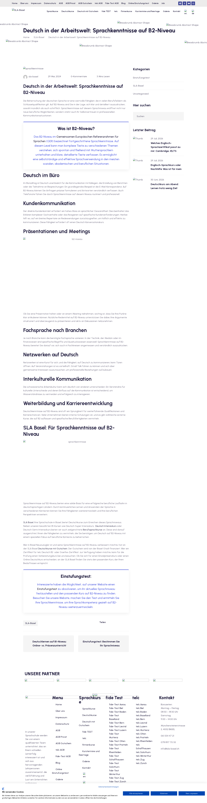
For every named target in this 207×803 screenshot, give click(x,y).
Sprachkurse (52, 11)
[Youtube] (189, 3)
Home (26, 37)
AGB (58, 730)
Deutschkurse (68, 11)
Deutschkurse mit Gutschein (52, 548)
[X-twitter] (184, 3)
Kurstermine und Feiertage (147, 11)
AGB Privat (61, 737)
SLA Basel (28, 522)
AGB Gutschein (63, 743)
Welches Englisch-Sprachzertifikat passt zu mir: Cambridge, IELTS (165, 147)
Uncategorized (141, 93)
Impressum (61, 717)
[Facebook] (180, 3)
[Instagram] (193, 3)
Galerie (166, 11)
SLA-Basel (30, 623)
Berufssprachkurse (92, 529)
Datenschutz (62, 724)
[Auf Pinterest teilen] (126, 622)
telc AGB (60, 749)
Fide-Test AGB (63, 756)
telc (116, 11)
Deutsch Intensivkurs (105, 526)
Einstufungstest (47, 589)
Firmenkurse (126, 11)
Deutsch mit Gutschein (87, 11)
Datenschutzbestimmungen (108, 787)
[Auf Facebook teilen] (115, 622)
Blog (58, 762)
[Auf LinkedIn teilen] (109, 622)
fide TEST (106, 11)
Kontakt (176, 11)
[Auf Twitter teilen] (121, 622)
